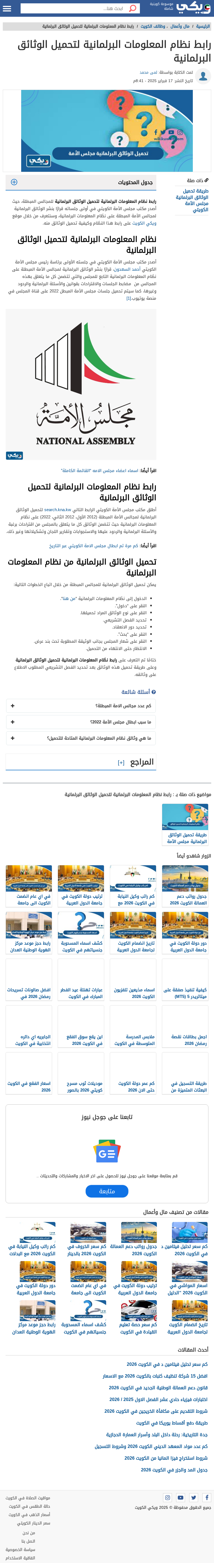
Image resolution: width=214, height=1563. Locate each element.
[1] (129, 298)
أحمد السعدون (127, 269)
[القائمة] (7, 8)
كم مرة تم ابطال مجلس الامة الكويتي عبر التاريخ (93, 546)
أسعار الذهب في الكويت (29, 1514)
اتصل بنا (28, 1541)
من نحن (29, 1532)
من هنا (69, 598)
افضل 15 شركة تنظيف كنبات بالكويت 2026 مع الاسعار (155, 1376)
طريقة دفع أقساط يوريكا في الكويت (172, 1423)
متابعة (107, 1191)
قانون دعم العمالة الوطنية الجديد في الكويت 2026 (158, 1387)
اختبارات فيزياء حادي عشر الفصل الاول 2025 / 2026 (159, 1399)
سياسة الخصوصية (20, 1549)
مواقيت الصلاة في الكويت (28, 1498)
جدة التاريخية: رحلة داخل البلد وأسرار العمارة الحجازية (157, 1434)
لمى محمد (148, 72)
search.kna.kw (57, 510)
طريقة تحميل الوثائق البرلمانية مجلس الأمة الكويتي (192, 200)
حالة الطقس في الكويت (29, 1506)
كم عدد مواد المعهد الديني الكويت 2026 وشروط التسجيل (151, 1446)
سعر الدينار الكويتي (33, 1523)
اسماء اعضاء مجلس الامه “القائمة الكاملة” (100, 471)
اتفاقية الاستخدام (20, 1558)
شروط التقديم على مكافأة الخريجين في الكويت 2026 (156, 1411)
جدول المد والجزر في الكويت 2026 (174, 1470)
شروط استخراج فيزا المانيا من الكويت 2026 (166, 1458)
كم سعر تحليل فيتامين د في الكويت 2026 (167, 1364)
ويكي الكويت (144, 223)
